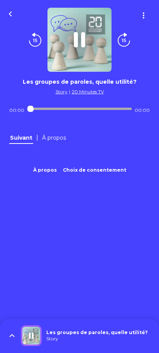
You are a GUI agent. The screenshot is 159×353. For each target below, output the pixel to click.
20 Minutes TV (88, 92)
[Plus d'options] (143, 15)
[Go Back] (10, 13)
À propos (45, 170)
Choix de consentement (94, 170)
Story (62, 92)
